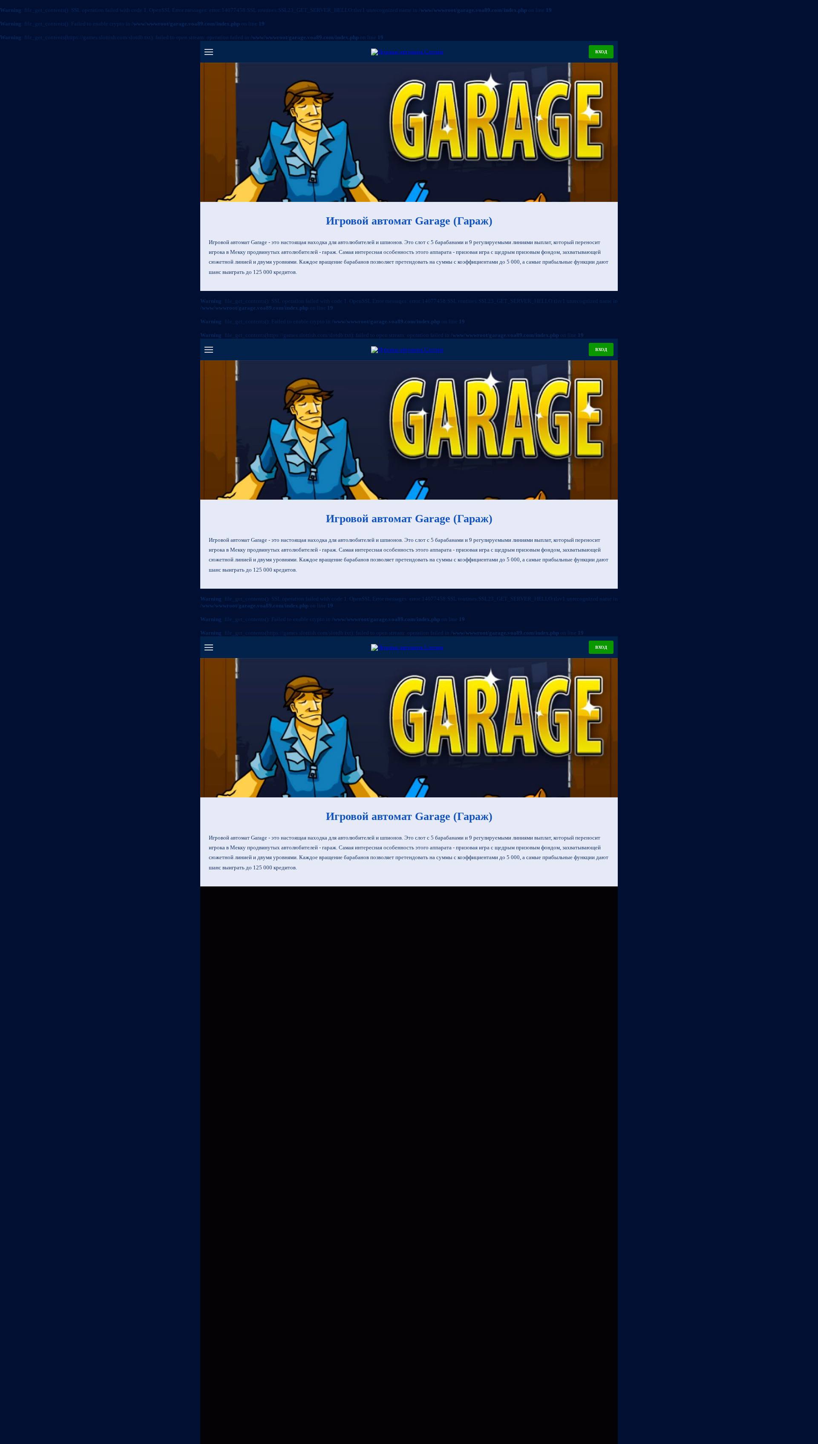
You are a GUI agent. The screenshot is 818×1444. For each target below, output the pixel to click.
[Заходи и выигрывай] (409, 132)
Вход (601, 51)
